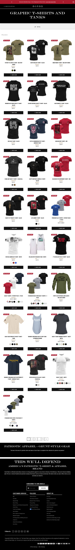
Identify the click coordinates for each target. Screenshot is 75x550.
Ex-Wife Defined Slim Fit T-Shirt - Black (37, 103)
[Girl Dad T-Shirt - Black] (14, 129)
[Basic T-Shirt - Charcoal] (66, 383)
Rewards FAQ (15, 500)
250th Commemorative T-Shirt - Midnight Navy (37, 142)
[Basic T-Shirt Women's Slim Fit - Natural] (61, 344)
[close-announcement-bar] (73, 2)
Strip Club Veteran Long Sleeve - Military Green (61, 296)
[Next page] (46, 439)
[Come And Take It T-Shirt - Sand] (15, 185)
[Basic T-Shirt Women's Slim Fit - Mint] (59, 344)
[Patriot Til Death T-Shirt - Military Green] (14, 50)
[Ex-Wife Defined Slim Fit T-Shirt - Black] (37, 91)
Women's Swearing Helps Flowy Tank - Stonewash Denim (37, 337)
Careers (48, 500)
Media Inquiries (50, 509)
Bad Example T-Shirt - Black (61, 103)
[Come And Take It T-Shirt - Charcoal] (14, 166)
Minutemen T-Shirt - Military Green (61, 62)
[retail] (38, 6)
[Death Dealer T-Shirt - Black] (37, 50)
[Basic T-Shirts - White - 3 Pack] (16, 302)
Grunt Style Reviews (50, 515)
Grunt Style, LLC (17, 538)
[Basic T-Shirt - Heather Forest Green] (58, 383)
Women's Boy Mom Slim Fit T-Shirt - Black (13, 104)
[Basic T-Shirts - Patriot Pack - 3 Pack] (14, 283)
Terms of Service (33, 496)
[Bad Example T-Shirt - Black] (61, 91)
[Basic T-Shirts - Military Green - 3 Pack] (19, 302)
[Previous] (12, 2)
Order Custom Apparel (51, 502)
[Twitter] (16, 531)
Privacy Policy (32, 502)
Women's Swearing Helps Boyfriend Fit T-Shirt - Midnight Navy (13, 378)
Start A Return (15, 511)
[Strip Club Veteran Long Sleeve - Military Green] (61, 283)
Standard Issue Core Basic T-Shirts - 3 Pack (37, 296)
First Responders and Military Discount (20, 517)
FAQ (13, 496)
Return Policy (15, 502)
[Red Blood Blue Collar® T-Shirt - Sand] (38, 385)
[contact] (35, 6)
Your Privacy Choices (34, 507)
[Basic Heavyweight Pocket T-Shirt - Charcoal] (15, 344)
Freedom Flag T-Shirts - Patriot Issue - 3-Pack (61, 218)
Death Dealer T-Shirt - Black (37, 62)
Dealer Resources (50, 507)
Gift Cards (49, 513)
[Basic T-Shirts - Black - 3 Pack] (14, 302)
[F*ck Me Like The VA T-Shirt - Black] (61, 244)
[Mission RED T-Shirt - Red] (61, 129)
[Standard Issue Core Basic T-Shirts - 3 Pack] (12, 302)
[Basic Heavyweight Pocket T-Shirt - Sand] (14, 324)
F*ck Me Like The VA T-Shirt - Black (61, 257)
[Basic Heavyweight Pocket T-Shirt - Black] (12, 344)
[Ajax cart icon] (42, 6)
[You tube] (28, 531)
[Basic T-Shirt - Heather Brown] (62, 383)
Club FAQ (14, 498)
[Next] (63, 2)
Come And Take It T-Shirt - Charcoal (14, 179)
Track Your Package (17, 509)
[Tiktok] (25, 531)
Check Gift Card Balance (17, 522)
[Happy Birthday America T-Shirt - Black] (37, 166)
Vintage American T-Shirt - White (13, 257)
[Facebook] (13, 531)
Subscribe (43, 488)
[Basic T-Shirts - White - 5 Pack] (15, 426)
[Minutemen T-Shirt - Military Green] (61, 50)
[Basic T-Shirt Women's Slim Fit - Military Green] (64, 344)
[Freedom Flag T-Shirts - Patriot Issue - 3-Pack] (61, 205)
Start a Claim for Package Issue (19, 513)
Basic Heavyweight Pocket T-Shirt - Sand (13, 337)
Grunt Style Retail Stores (51, 498)
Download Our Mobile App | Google (53, 517)
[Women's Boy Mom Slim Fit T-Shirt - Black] (14, 91)
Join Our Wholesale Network (52, 505)
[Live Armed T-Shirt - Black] (37, 205)
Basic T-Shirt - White (61, 377)
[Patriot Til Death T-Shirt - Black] (15, 70)
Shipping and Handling (34, 505)
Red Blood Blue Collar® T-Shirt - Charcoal (37, 378)
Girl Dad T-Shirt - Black (13, 141)
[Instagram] (19, 531)
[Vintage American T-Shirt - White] (14, 244)
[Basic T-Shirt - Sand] (64, 383)
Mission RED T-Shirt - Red (61, 141)
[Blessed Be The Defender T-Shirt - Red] (61, 166)
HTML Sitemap (33, 547)
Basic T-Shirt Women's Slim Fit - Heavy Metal (61, 337)
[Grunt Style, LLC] (9, 6)
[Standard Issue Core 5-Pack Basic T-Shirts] (14, 405)
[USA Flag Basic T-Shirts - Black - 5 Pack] (17, 426)
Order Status (15, 507)
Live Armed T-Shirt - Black (37, 218)
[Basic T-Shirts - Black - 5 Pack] (12, 426)
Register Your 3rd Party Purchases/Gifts (20, 505)
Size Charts (15, 524)
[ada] (33, 6)
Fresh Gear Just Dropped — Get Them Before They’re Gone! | (37, 1)
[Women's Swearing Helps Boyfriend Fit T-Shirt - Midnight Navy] (14, 365)
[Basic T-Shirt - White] (61, 365)
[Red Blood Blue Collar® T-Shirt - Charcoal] (37, 365)
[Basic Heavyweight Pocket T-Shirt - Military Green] (17, 344)
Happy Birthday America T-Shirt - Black (37, 179)
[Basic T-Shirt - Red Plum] (60, 383)
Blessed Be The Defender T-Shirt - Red (61, 179)
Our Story (48, 496)
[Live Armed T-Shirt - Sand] (38, 224)
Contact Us (15, 519)
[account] (40, 6)
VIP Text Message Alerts (51, 511)
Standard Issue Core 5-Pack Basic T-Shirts (14, 418)
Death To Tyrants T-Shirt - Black (13, 218)
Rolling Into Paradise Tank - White (37, 257)
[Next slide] (22, 302)
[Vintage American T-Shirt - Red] (14, 263)
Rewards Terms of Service (35, 500)
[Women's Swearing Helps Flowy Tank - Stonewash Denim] (37, 324)
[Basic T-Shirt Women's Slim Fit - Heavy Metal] (61, 324)
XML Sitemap (42, 547)
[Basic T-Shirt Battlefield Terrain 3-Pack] (10, 302)
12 (43, 439)
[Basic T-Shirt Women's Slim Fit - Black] (66, 344)
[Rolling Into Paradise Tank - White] (37, 244)
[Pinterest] (22, 531)
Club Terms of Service (34, 498)
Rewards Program (16, 515)
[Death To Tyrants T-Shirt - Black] (14, 205)
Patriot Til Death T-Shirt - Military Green (13, 63)
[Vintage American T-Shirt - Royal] (16, 263)
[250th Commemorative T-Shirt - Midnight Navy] (37, 129)
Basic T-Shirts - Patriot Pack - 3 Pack (13, 296)
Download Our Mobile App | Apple (53, 519)
